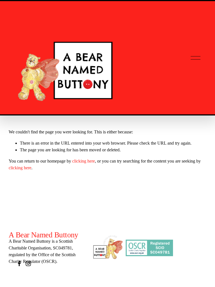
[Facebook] (19, 263)
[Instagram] (28, 263)
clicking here (83, 161)
